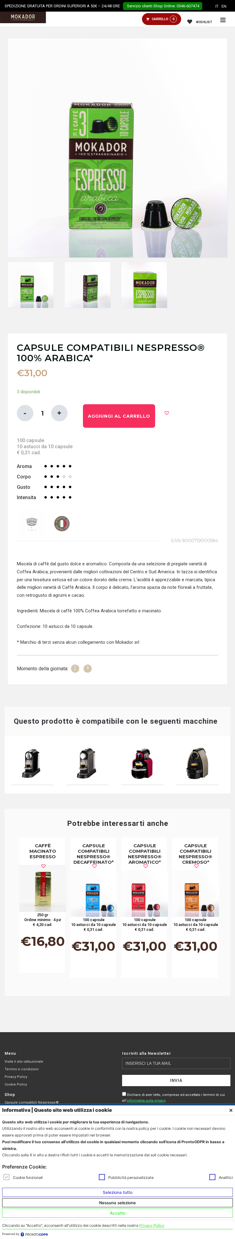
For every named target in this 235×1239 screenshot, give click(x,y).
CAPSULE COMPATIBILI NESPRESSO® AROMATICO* (145, 854)
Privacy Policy (16, 1077)
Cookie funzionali (28, 1177)
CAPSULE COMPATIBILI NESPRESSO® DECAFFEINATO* (93, 854)
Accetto (117, 1213)
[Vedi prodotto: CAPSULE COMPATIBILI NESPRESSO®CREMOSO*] (195, 893)
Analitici (226, 1177)
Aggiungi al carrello (119, 416)
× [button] (231, 1110)
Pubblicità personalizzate (131, 1177)
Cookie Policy (16, 1084)
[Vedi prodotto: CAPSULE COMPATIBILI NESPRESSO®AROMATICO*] (144, 893)
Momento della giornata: (42, 669)
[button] (166, 412)
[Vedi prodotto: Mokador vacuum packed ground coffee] (42, 888)
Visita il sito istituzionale (24, 1062)
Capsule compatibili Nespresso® (32, 1102)
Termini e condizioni (22, 1069)
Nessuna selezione (117, 1202)
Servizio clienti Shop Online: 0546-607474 (162, 6)
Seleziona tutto (117, 1192)
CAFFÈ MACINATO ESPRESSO (42, 851)
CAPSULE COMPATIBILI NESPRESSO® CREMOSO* (195, 854)
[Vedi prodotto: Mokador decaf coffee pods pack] (93, 893)
